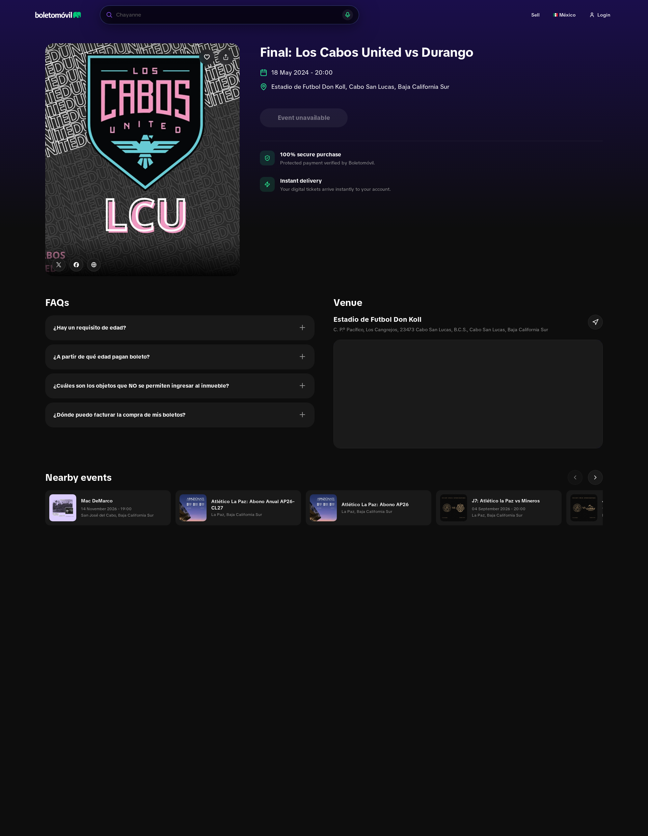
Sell (535, 15)
